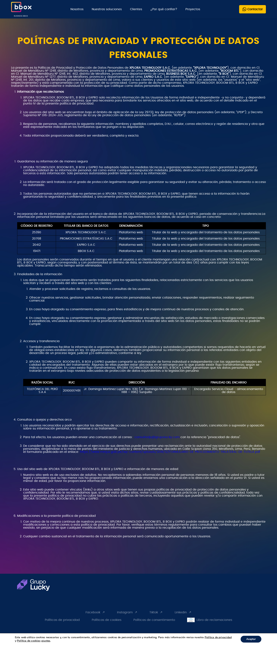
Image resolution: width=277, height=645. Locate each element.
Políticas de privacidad (62, 619)
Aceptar (251, 639)
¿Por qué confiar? (163, 9)
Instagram (125, 612)
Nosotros (76, 9)
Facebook (93, 612)
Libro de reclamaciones (214, 619)
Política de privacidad (218, 637)
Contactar (255, 9)
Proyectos (192, 9)
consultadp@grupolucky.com (157, 437)
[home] (21, 9)
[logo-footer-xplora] (38, 586)
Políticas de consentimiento (154, 619)
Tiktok (153, 612)
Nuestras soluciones (107, 9)
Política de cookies (29, 641)
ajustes (45, 641)
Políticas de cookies (106, 619)
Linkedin (181, 612)
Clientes (136, 9)
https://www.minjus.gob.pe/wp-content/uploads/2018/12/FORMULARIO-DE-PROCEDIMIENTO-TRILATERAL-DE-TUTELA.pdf (170, 451)
